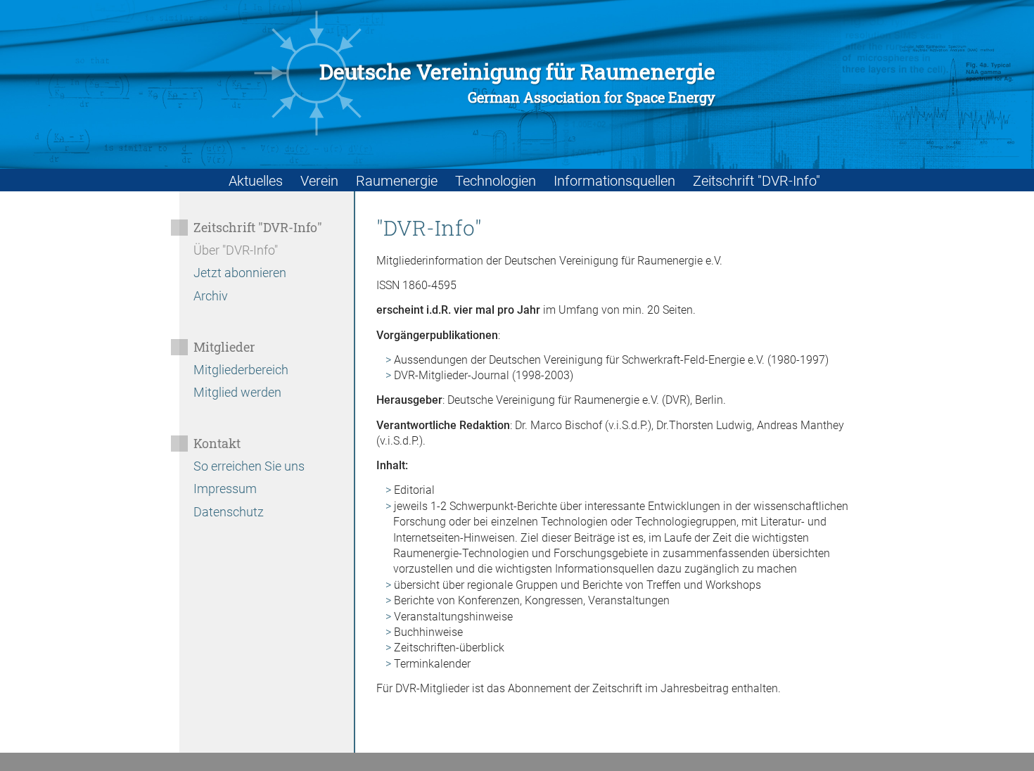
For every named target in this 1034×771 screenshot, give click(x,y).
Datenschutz (228, 511)
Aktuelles (256, 180)
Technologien (495, 180)
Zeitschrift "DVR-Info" (756, 180)
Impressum (225, 488)
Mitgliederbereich (240, 369)
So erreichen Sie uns (249, 466)
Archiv (210, 295)
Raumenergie (397, 180)
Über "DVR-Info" (235, 250)
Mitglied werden (237, 392)
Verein (319, 180)
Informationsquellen (614, 180)
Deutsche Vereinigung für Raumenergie (517, 82)
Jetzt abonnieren (239, 272)
